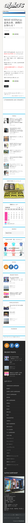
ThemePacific (21, 521)
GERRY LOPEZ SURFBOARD (13, 391)
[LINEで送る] (15, 34)
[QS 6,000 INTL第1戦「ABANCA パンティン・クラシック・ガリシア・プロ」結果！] (6, 281)
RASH (8, 409)
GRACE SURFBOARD (11, 394)
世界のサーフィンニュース (12, 455)
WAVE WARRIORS (11, 423)
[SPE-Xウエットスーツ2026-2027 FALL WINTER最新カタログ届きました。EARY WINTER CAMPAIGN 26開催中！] (6, 122)
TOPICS (8, 420)
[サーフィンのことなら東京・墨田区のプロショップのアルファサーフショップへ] (14, 8)
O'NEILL (8, 403)
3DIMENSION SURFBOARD (13, 385)
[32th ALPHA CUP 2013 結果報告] (6, 309)
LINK (5, 468)
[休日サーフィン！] (6, 323)
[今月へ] (19, 207)
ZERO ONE (9, 435)
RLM (8, 415)
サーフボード (9, 444)
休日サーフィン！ (14, 319)
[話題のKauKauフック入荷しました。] (6, 141)
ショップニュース (10, 447)
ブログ (8, 453)
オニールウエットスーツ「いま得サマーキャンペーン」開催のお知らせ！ (16, 165)
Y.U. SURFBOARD (11, 432)
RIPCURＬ (9, 412)
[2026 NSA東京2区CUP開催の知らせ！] (6, 161)
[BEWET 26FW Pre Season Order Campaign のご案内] (6, 147)
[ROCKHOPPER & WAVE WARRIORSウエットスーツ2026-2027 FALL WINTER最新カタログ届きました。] (6, 132)
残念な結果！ (13, 312)
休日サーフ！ (13, 286)
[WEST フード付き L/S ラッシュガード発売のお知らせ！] (6, 154)
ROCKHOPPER (10, 417)
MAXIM (8, 397)
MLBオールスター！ (18, 95)
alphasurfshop (12, 27)
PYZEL (8, 406)
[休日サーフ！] (6, 290)
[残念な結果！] (6, 316)
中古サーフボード (10, 458)
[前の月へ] (16, 207)
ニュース (8, 450)
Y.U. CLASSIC (10, 429)
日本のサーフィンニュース (12, 464)
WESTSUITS (9, 426)
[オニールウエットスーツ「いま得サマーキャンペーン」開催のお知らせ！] (6, 168)
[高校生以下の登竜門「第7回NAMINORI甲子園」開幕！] (6, 297)
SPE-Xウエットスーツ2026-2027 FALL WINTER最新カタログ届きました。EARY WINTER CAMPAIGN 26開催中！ (16, 121)
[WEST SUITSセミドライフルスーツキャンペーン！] (6, 175)
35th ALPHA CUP (10, 223)
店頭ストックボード (11, 461)
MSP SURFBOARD (11, 400)
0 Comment (6, 30)
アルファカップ (10, 438)
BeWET (8, 388)
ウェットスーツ (10, 441)
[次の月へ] (22, 207)
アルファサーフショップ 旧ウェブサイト (12, 337)
